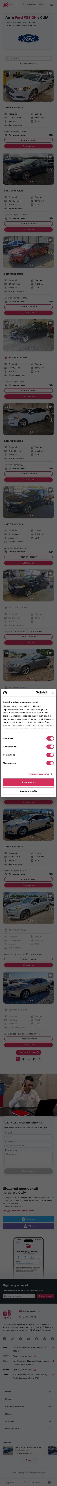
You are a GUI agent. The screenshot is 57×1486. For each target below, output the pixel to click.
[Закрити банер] (53, 693)
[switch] (50, 747)
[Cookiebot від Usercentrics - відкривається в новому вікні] (36, 693)
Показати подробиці (39, 774)
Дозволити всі (28, 782)
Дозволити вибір (28, 791)
